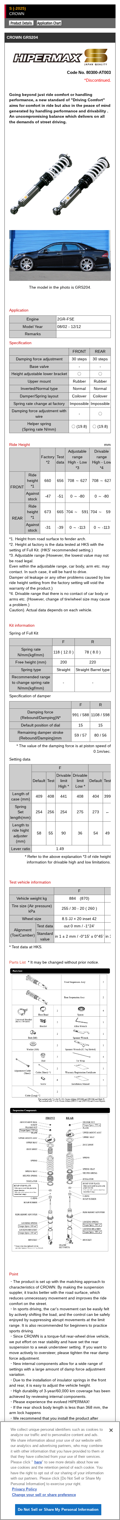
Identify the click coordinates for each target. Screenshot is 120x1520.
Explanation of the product (21, 23)
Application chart (49, 23)
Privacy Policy (24, 1489)
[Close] (111, 1430)
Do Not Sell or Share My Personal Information (58, 1509)
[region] (60, 1470)
